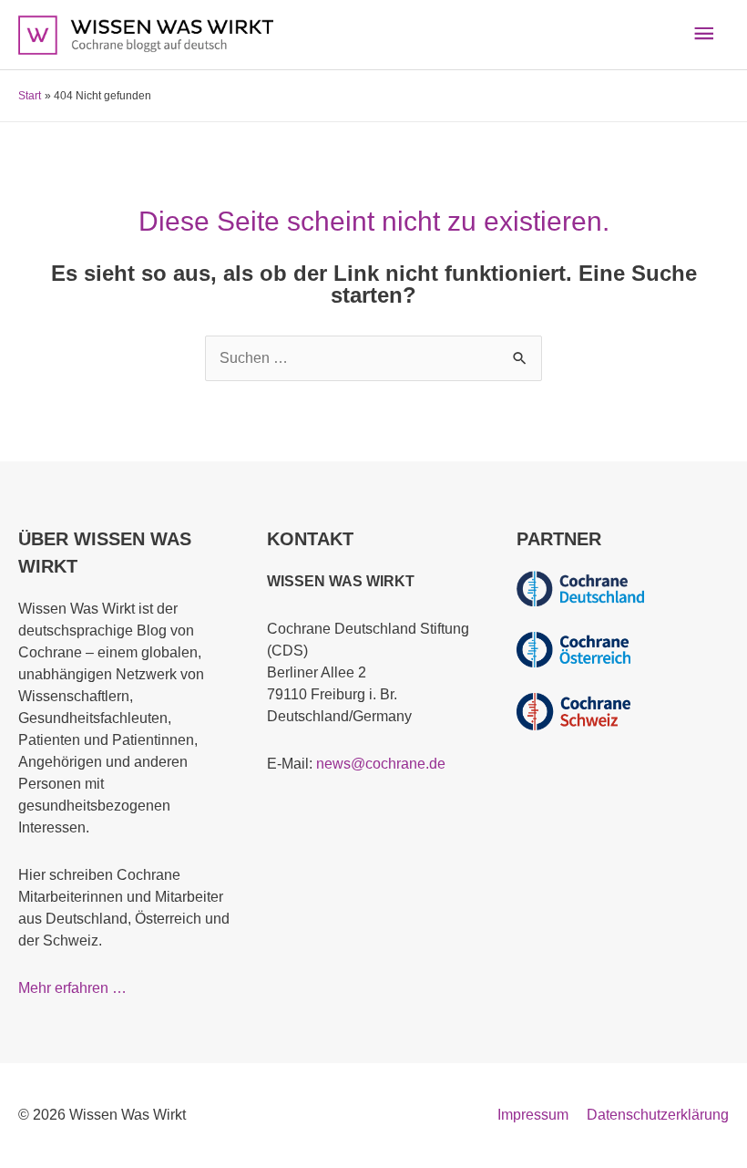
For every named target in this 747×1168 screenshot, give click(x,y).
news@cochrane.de (380, 763)
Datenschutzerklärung (658, 1114)
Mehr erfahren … (72, 988)
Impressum (532, 1114)
